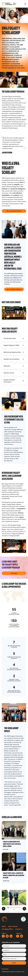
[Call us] (17, 936)
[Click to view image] (14, 897)
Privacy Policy (5, 969)
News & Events (13, 926)
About (4, 926)
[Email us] (21, 936)
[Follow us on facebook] (3, 936)
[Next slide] (24, 908)
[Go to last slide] (3, 908)
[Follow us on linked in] (11, 936)
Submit (14, 963)
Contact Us (18, 929)
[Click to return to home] (9, 4)
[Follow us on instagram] (7, 936)
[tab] (8, 907)
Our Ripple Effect (7, 929)
